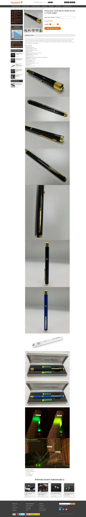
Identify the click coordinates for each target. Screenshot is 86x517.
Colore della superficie (50, 17)
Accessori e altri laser (67, 6)
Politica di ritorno (28, 507)
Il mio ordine (41, 507)
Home (12, 8)
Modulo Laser (44, 6)
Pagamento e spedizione (29, 505)
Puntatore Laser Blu (25, 6)
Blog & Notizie (14, 510)
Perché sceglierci (15, 507)
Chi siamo (14, 505)
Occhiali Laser (58, 6)
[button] (42, 10)
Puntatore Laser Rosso (36, 6)
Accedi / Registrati (41, 505)
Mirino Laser (51, 6)
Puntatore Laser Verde (16, 6)
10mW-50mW (23, 8)
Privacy (27, 510)
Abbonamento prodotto (42, 510)
